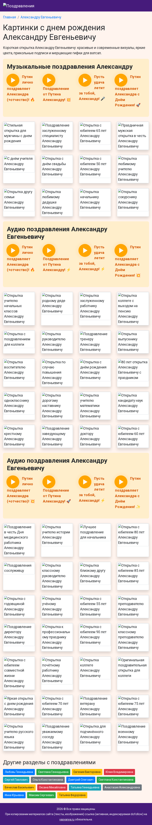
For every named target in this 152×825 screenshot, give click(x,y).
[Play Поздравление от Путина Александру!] (49, 80)
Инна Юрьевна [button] (14, 795)
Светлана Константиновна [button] (116, 779)
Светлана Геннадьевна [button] (53, 772)
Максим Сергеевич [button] (41, 795)
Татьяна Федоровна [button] (72, 795)
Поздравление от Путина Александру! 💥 (57, 94)
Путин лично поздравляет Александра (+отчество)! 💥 (21, 489)
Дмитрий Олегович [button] (80, 779)
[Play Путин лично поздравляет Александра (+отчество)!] (13, 80)
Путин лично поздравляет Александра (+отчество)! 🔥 (21, 88)
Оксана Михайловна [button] (52, 787)
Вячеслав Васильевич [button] (19, 787)
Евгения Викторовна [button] (87, 772)
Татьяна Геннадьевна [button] (85, 787)
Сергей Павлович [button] (16, 779)
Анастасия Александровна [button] (122, 787)
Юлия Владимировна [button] (119, 772)
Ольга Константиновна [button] (48, 779)
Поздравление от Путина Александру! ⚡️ (57, 264)
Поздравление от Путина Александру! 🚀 (57, 495)
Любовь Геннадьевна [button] (19, 772)
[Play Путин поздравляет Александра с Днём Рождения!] (121, 80)
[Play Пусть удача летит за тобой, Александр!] (85, 80)
